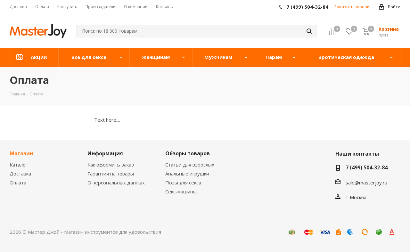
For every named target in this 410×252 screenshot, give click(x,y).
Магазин (21, 153)
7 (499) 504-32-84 (367, 167)
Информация (105, 153)
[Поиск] (309, 31)
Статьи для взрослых (189, 164)
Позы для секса (183, 182)
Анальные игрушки (187, 173)
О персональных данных (116, 182)
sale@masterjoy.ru (366, 182)
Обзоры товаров (187, 153)
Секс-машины (181, 191)
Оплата (18, 182)
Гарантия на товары (110, 173)
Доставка (20, 173)
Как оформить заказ (110, 164)
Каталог (19, 164)
